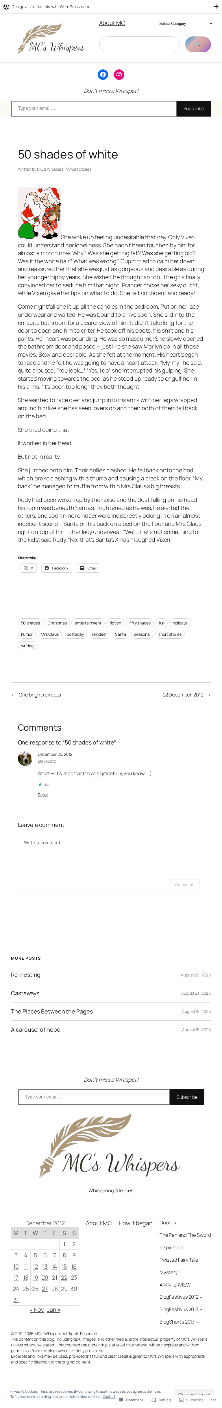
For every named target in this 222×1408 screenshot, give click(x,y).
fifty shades (140, 623)
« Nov (37, 1309)
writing (27, 645)
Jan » (53, 1309)
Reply (43, 794)
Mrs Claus (50, 634)
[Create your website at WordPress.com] (111, 6)
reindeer (99, 634)
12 (35, 1266)
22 (64, 1277)
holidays (180, 623)
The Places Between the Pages (51, 1011)
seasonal (142, 634)
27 (45, 1289)
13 (45, 1266)
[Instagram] (119, 74)
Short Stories (79, 169)
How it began (136, 1223)
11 (26, 1266)
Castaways (25, 993)
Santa (120, 634)
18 (25, 1277)
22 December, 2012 (183, 694)
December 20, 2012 (55, 754)
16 (74, 1266)
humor (27, 634)
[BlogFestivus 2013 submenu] (200, 1309)
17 (16, 1277)
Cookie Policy (113, 1396)
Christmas (57, 623)
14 (55, 1266)
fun (162, 623)
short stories (170, 634)
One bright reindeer (40, 694)
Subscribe (194, 108)
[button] (39, 213)
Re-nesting (25, 975)
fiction (115, 623)
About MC (112, 23)
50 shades (30, 623)
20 (45, 1277)
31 (16, 1300)
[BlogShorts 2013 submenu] (197, 1321)
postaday (75, 634)
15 (64, 1266)
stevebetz (47, 761)
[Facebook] (103, 74)
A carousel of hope (35, 1029)
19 (35, 1277)
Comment (184, 884)
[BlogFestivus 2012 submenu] (200, 1296)
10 (16, 1266)
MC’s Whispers (50, 169)
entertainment (88, 623)
